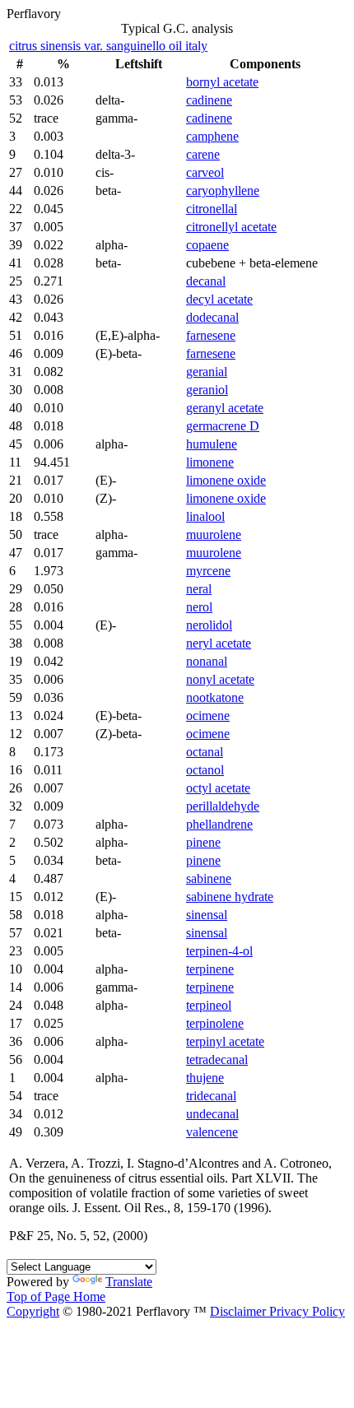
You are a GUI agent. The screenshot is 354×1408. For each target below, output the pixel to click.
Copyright (33, 1311)
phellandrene (219, 824)
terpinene (210, 969)
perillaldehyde (222, 806)
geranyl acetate (224, 408)
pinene (203, 842)
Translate (128, 1282)
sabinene (208, 878)
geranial (206, 372)
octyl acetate (218, 788)
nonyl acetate (220, 679)
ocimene (208, 716)
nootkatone (215, 697)
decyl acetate (219, 299)
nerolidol (209, 625)
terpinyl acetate (225, 1041)
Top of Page (40, 1296)
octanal (204, 752)
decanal (206, 281)
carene (203, 154)
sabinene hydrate (229, 897)
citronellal (211, 209)
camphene (212, 136)
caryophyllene (222, 190)
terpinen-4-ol (219, 951)
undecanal (212, 1114)
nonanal (206, 661)
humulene (211, 444)
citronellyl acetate (231, 227)
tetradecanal (217, 1059)
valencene (212, 1132)
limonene (210, 462)
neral (199, 589)
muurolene (213, 534)
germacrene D (222, 426)
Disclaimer (238, 1311)
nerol (199, 607)
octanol (205, 770)
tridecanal (211, 1096)
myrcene (208, 571)
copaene (207, 245)
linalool (205, 516)
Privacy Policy (305, 1311)
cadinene (209, 100)
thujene (205, 1078)
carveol (205, 172)
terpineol (208, 1005)
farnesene (210, 335)
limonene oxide (226, 480)
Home (89, 1296)
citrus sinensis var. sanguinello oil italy (108, 46)
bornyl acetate (222, 82)
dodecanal (212, 317)
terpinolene (215, 1023)
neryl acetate (218, 643)
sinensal (206, 915)
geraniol (207, 390)
